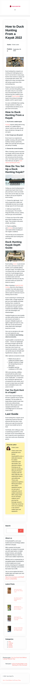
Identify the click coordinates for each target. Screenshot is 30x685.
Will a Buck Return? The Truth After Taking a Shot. (18, 590)
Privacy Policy (17, 680)
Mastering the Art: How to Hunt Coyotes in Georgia (18, 618)
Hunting (7, 124)
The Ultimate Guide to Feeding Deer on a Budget (18, 599)
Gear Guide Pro (10, 676)
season (15, 264)
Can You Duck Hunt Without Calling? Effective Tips (15, 658)
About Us (11, 680)
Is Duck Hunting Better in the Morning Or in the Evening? (19, 664)
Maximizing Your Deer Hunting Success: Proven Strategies (18, 608)
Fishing (10, 644)
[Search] (20, 531)
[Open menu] (15, 10)
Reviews (10, 647)
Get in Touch (6, 680)
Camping (10, 643)
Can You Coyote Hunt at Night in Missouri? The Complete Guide (18, 629)
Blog (9, 641)
